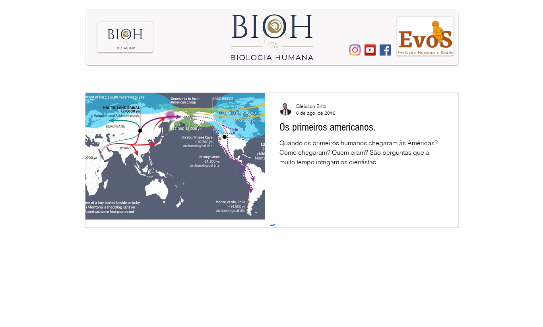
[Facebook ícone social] (385, 50)
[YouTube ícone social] (370, 50)
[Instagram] (355, 50)
